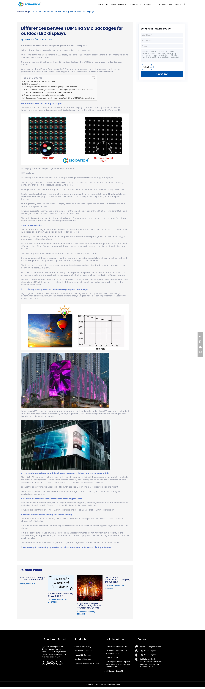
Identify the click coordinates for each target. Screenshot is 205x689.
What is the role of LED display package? (39, 81)
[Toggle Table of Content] (92, 78)
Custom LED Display (83, 646)
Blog (21, 583)
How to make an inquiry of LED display (60, 594)
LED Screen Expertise (55, 600)
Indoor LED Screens (83, 655)
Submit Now (162, 74)
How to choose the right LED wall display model (32, 578)
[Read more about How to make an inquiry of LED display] (61, 582)
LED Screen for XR (113, 657)
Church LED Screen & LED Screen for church (116, 652)
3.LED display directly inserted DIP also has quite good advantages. (50, 87)
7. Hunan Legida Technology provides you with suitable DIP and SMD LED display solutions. (59, 98)
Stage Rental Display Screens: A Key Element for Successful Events (89, 605)
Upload (146, 67)
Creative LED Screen (83, 651)
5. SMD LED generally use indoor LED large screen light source (48, 92)
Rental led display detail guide (87, 663)
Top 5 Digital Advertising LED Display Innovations (117, 579)
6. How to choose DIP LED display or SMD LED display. (44, 95)
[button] (185, 4)
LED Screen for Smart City (116, 646)
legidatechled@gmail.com (151, 647)
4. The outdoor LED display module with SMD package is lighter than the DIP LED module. (59, 89)
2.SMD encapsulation (32, 84)
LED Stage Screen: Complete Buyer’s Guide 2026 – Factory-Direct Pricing (118, 664)
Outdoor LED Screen (83, 659)
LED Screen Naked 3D (115, 671)
